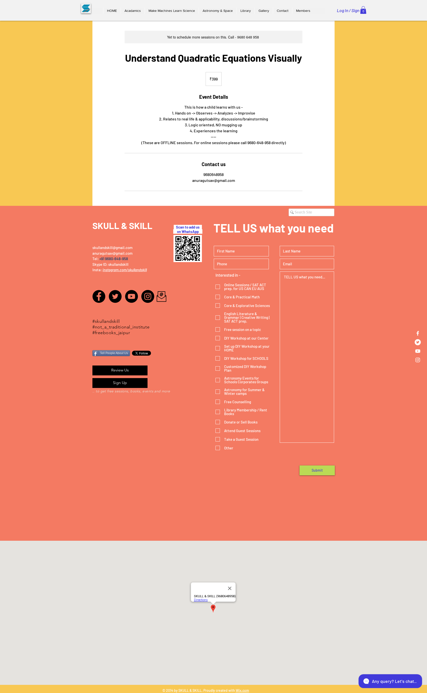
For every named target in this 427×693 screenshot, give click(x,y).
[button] (133, 11)
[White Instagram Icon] (418, 360)
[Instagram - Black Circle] (147, 296)
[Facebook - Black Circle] (98, 296)
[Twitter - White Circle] (418, 342)
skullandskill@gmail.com (112, 247)
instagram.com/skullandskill (125, 270)
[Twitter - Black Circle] (115, 296)
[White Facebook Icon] (418, 333)
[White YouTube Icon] (418, 351)
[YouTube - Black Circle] (131, 296)
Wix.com (242, 690)
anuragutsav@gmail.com (112, 253)
